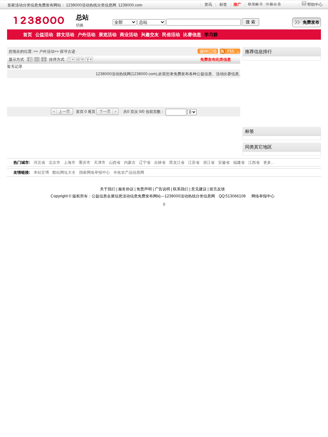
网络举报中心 (263, 196)
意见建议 (199, 189)
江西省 (254, 162)
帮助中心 (315, 4)
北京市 (54, 162)
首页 (27, 34)
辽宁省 (145, 162)
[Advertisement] (123, 92)
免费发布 (311, 22)
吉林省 (160, 162)
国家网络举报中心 (94, 172)
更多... (268, 162)
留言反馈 (217, 189)
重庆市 (84, 162)
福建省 (239, 162)
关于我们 (107, 189)
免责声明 (144, 189)
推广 (237, 4)
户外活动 (46, 51)
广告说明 (162, 189)
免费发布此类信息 (215, 59)
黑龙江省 (176, 162)
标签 (223, 4)
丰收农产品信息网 (128, 172)
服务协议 (126, 189)
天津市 (99, 162)
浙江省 (209, 162)
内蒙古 (129, 162)
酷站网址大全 (64, 172)
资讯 (208, 4)
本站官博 (41, 172)
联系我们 (180, 189)
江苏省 (194, 162)
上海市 (69, 162)
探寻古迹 (67, 51)
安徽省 (224, 162)
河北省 (39, 162)
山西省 (114, 162)
